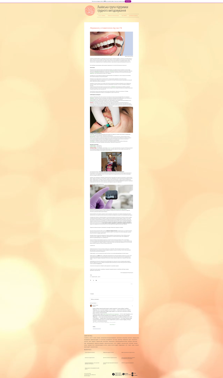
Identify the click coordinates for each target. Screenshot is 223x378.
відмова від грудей (94, 339)
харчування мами (94, 346)
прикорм (135, 343)
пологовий (131, 343)
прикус (85, 344)
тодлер (133, 344)
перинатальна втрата (108, 343)
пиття (115, 343)
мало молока (105, 341)
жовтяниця (120, 339)
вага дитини (124, 337)
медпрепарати (112, 341)
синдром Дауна (122, 344)
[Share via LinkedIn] (96, 280)
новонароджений (90, 343)
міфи (85, 343)
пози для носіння (124, 343)
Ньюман (98, 337)
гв (90, 276)
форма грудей (87, 346)
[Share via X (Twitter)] (93, 280)
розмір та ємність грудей (113, 344)
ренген (99, 276)
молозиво (130, 341)
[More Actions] (132, 305)
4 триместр (86, 337)
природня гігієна (91, 344)
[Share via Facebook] (90, 280)
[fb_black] (132, 373)
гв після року (103, 339)
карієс (130, 339)
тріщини (137, 344)
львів (90, 341)
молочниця (135, 341)
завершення (125, 339)
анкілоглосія (119, 337)
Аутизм (94, 337)
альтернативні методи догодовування (108, 337)
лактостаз (86, 341)
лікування (94, 341)
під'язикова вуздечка (99, 344)
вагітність (130, 337)
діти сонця (115, 339)
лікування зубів (94, 276)
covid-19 (91, 337)
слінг (126, 344)
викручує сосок (136, 337)
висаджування (87, 339)
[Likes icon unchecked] (93, 328)
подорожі (119, 343)
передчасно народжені (99, 343)
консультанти (134, 339)
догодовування (109, 339)
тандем (129, 344)
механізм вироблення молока (121, 341)
